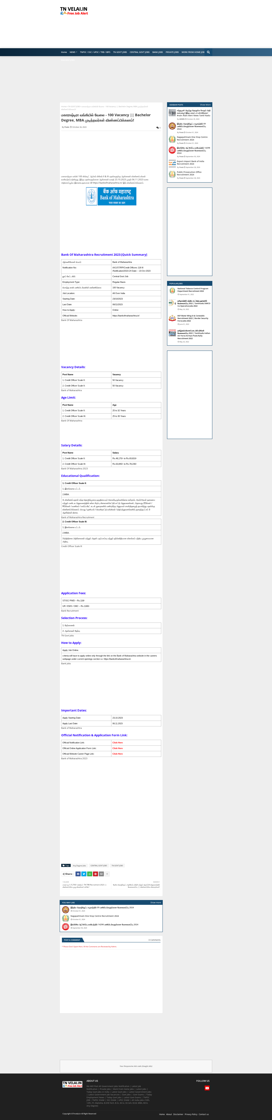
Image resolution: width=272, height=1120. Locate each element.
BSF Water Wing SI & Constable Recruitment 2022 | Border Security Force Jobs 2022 (193, 318)
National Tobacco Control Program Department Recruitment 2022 (193, 289)
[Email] (101, 874)
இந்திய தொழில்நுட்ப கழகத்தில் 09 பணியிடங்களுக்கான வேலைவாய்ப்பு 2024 (102, 907)
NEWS (72, 52)
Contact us (204, 1114)
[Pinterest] (95, 874)
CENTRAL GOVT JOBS (140, 52)
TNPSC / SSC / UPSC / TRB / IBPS (95, 52)
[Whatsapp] (89, 874)
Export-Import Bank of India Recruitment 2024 (190, 162)
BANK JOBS (157, 52)
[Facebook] (78, 874)
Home (64, 52)
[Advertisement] (160, 24)
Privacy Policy (191, 1114)
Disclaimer (178, 1114)
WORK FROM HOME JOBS (194, 52)
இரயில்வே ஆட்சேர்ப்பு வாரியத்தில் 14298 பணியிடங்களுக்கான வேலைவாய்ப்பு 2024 (104, 924)
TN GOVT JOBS (120, 52)
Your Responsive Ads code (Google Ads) (136, 1066)
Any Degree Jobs (79, 865)
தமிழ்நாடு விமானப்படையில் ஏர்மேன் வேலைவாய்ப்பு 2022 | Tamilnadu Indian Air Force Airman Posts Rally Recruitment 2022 (194, 334)
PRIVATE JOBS (172, 52)
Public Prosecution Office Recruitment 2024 (189, 173)
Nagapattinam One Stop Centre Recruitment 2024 (95, 916)
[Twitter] (83, 874)
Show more (155, 902)
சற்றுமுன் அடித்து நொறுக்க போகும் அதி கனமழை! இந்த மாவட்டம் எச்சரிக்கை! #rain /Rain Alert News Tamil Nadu (194, 113)
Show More (205, 104)
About (169, 1114)
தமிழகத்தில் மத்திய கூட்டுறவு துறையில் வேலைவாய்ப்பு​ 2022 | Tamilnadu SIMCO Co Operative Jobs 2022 (194, 303)
